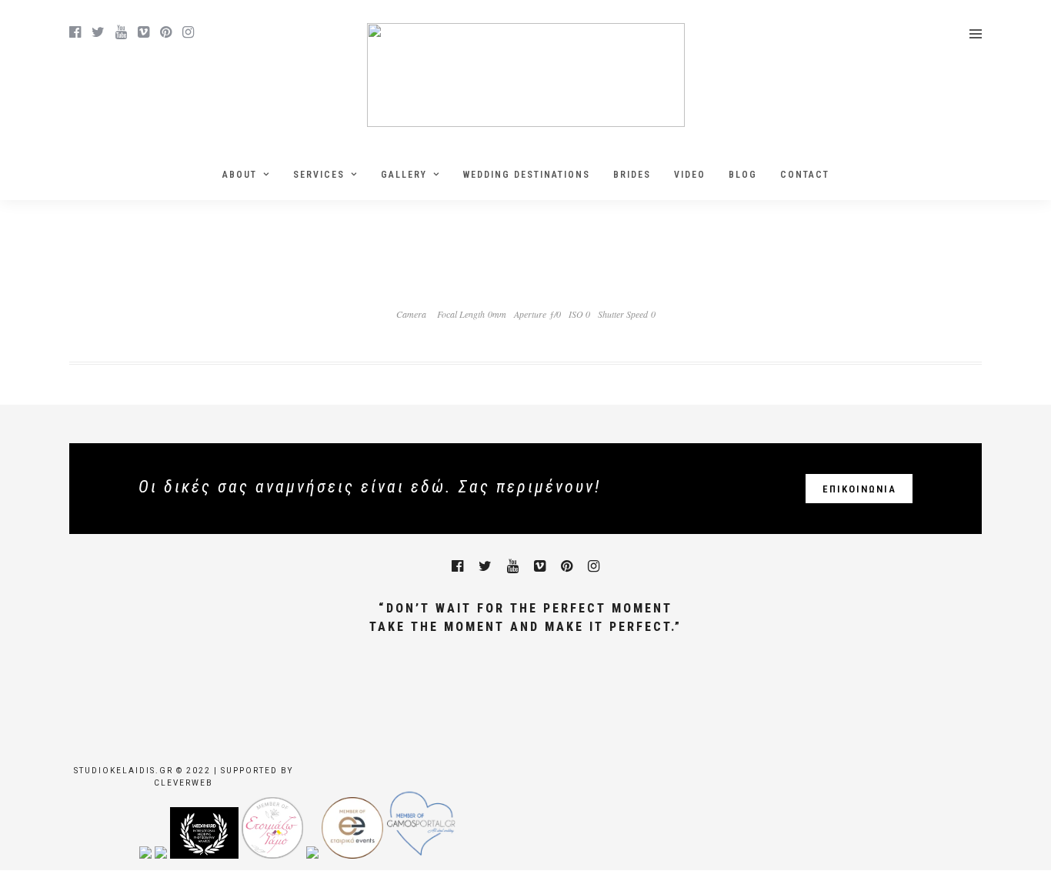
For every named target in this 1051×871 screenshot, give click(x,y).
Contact (804, 174)
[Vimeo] (143, 32)
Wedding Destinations (526, 174)
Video (690, 174)
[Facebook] (457, 566)
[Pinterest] (166, 32)
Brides (632, 174)
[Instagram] (188, 32)
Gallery (404, 174)
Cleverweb (183, 783)
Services (319, 174)
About (239, 174)
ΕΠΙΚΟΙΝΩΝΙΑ (859, 489)
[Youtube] (121, 32)
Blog (743, 174)
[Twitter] (485, 566)
